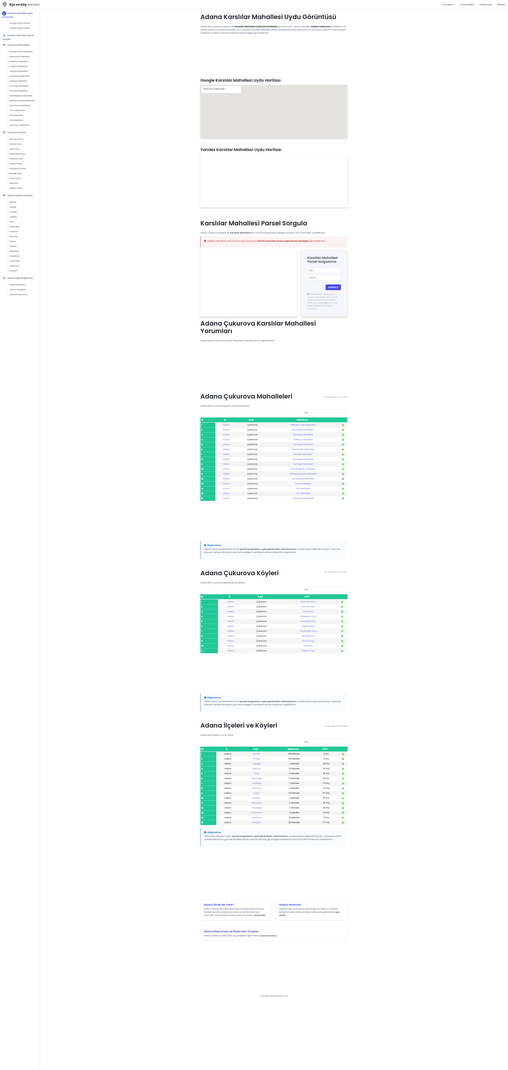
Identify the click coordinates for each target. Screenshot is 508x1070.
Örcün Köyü (15, 178)
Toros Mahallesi (17, 110)
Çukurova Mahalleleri (18, 44)
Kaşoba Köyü (16, 163)
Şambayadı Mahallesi (20, 105)
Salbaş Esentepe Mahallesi (22, 100)
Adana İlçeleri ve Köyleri (20, 195)
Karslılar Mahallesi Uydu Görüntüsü (17, 15)
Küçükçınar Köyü (18, 168)
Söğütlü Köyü (16, 188)
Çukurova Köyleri (16, 132)
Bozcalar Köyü (16, 139)
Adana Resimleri (17, 284)
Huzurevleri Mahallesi (20, 76)
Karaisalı (14, 231)
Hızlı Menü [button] (448, 4)
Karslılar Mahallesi (18, 81)
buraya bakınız (269, 935)
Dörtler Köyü (16, 144)
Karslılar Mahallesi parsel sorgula (269, 29)
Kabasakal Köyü (17, 153)
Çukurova (14, 265)
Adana (226, 424)
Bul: (306, 412)
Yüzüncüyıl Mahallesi (19, 125)
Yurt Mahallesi (16, 120)
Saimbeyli (14, 251)
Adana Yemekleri (18, 289)
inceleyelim (260, 915)
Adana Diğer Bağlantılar (20, 278)
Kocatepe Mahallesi (19, 86)
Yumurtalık (15, 261)
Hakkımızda (486, 4)
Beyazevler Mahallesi (20, 56)
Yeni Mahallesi (16, 115)
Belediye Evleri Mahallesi (21, 51)
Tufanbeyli (15, 256)
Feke (12, 221)
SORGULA (333, 287)
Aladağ (13, 212)
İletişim (501, 4)
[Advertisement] (273, 55)
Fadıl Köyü (14, 149)
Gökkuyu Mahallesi (19, 66)
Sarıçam (14, 270)
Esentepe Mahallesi (19, 61)
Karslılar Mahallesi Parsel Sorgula (18, 37)
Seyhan (13, 202)
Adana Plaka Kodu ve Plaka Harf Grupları (231, 931)
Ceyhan (13, 216)
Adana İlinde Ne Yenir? (219, 905)
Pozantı (13, 246)
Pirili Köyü (14, 183)
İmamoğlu (14, 226)
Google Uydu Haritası (20, 23)
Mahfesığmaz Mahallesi (21, 95)
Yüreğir (13, 207)
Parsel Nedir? (467, 4)
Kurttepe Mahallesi (19, 90)
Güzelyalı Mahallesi (19, 71)
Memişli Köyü (16, 173)
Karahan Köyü (16, 158)
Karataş (13, 236)
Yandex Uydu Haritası (20, 28)
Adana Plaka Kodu (18, 294)
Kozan (12, 241)
